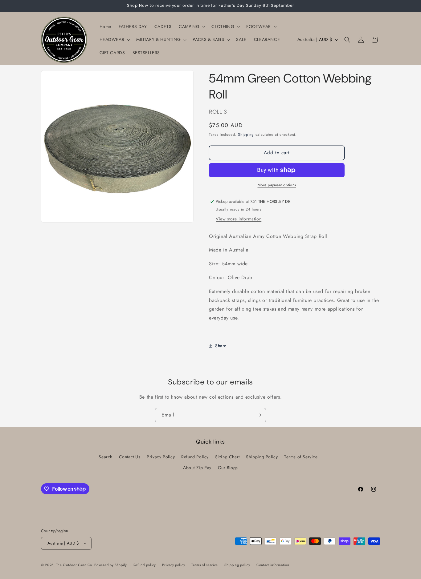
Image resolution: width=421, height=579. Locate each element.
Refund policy (144, 564)
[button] (191, 26)
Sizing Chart (227, 457)
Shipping (246, 134)
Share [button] (221, 346)
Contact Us (130, 457)
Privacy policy (173, 564)
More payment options (277, 185)
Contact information (272, 564)
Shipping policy (237, 564)
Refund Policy (195, 457)
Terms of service (204, 564)
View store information (238, 219)
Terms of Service (301, 457)
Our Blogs (228, 467)
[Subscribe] (259, 415)
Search (105, 457)
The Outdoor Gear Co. (74, 564)
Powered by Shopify (110, 564)
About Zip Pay (197, 467)
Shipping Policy (262, 457)
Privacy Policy (161, 457)
